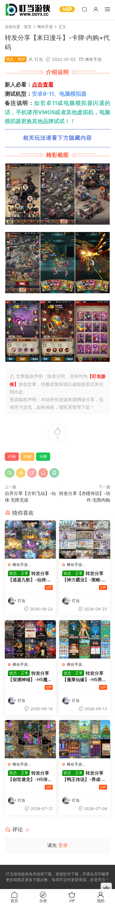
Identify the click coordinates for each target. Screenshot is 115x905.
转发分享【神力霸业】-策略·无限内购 (84, 576)
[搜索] (84, 9)
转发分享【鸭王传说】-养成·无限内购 (84, 776)
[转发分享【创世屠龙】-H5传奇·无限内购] (30, 739)
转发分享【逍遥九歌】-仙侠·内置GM (30, 576)
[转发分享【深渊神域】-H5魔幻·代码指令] (30, 639)
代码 (12, 456)
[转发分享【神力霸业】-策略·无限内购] (84, 539)
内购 (27, 456)
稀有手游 (93, 59)
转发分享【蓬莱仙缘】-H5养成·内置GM (84, 676)
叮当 (38, 59)
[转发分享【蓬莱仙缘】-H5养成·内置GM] (84, 639)
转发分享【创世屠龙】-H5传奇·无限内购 (30, 776)
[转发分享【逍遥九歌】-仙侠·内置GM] (30, 539)
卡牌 (43, 456)
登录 (63, 845)
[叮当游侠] (29, 9)
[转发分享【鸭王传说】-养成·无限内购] (84, 739)
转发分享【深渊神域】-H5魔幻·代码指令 (30, 676)
